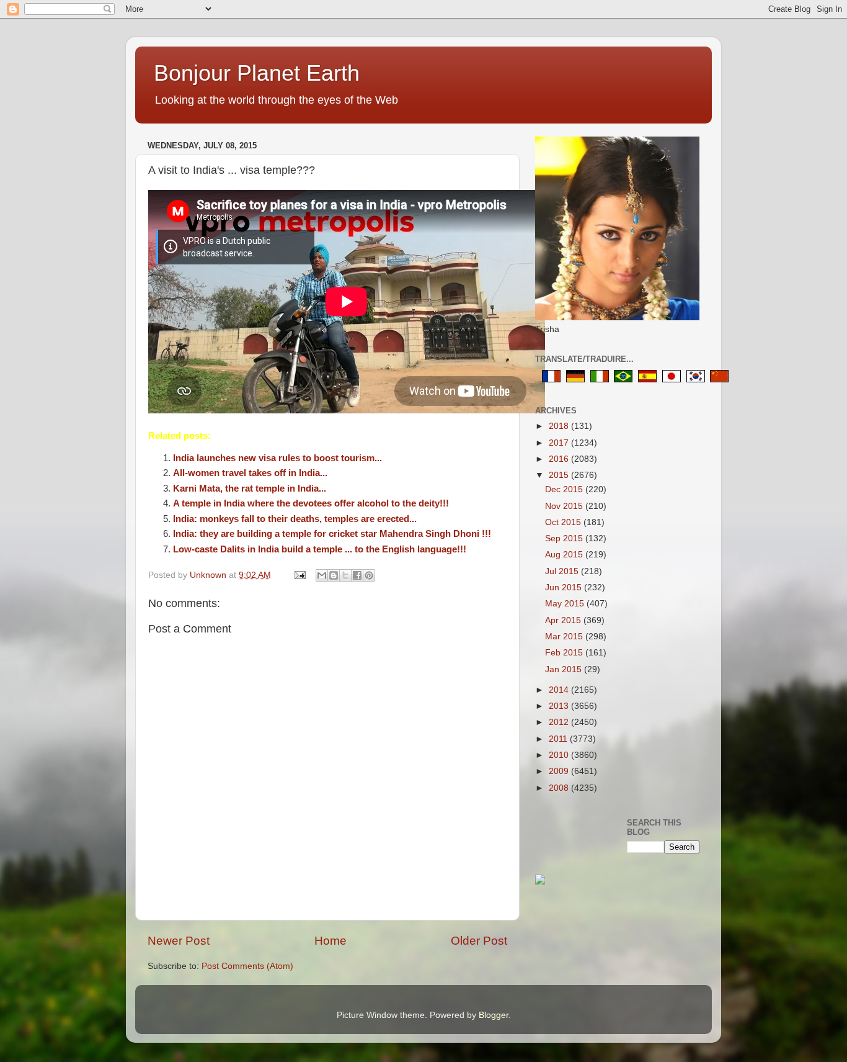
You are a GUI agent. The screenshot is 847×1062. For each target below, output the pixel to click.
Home (330, 940)
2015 (560, 475)
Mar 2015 (565, 636)
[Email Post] (299, 575)
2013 (560, 706)
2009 (560, 771)
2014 (560, 690)
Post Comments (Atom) (247, 966)
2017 (560, 443)
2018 (560, 426)
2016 (560, 459)
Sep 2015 (565, 538)
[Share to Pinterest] (369, 575)
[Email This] (322, 575)
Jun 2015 (564, 587)
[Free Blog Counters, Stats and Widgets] (540, 881)
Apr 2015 (564, 620)
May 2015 (566, 603)
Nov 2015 (565, 506)
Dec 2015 (565, 489)
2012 (560, 722)
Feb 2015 (565, 652)
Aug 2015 (565, 554)
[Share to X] (345, 575)
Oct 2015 (564, 522)
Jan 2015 (564, 669)
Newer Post (179, 940)
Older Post (479, 940)
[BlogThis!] (333, 575)
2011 (559, 739)
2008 (560, 788)
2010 (560, 755)
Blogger (493, 1015)
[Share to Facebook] (357, 575)
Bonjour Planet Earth (257, 73)
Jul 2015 (563, 571)
